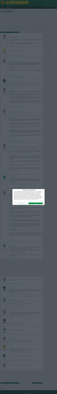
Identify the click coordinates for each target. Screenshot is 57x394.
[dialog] (28, 197)
